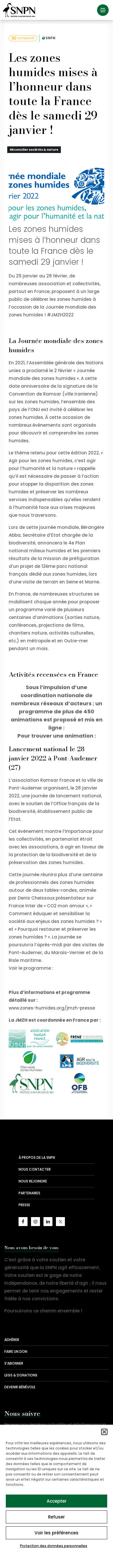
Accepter (57, 1501)
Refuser (56, 1517)
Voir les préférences (56, 1533)
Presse (24, 1204)
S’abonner (13, 1363)
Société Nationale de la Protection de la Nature (20, 10)
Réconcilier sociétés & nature (34, 150)
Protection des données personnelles (53, 1545)
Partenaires (29, 1193)
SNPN (50, 38)
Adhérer (11, 1339)
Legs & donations (20, 1375)
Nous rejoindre (33, 1181)
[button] (104, 1432)
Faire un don (15, 1351)
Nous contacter (35, 1169)
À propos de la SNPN (37, 1157)
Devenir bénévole (19, 1387)
